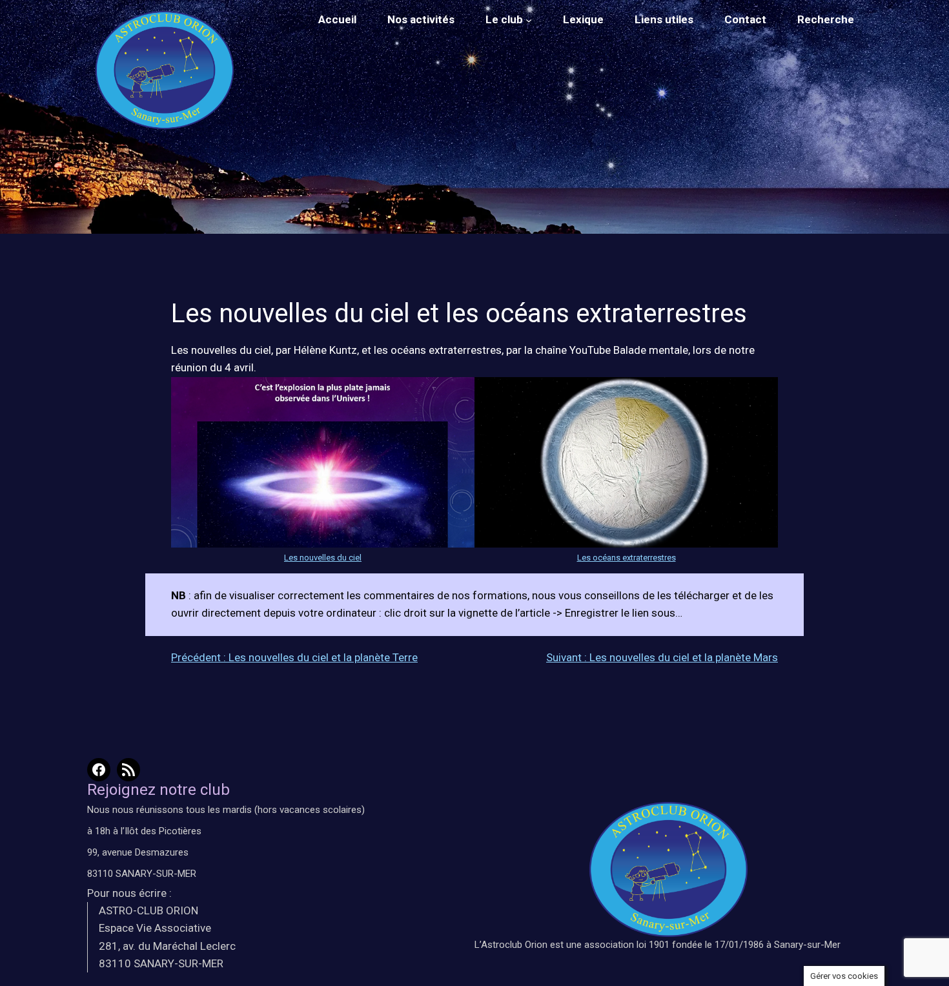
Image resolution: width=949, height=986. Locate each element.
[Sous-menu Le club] (529, 20)
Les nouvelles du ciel (323, 557)
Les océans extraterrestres (626, 557)
